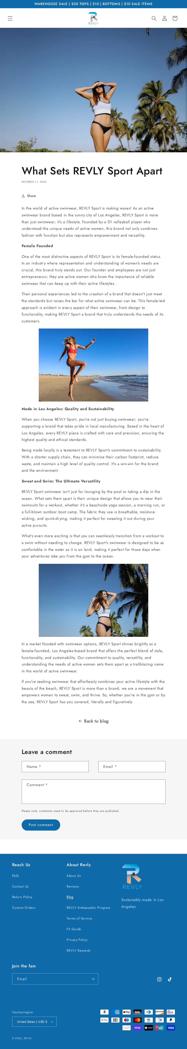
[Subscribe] (92, 978)
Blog (70, 896)
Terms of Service (79, 918)
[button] (10, 18)
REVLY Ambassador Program (88, 907)
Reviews (73, 886)
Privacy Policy (77, 939)
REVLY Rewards (78, 950)
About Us (74, 875)
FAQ (15, 875)
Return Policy (22, 896)
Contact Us (20, 886)
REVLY (28, 1038)
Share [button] (31, 195)
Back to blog (96, 721)
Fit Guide (74, 929)
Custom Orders (24, 907)
